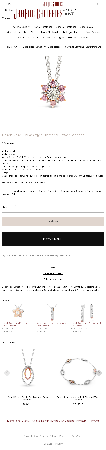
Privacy (59, 444)
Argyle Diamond (19, 191)
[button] (90, 59)
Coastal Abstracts (66, 26)
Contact (48, 444)
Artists (46, 37)
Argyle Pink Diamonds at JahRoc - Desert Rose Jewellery (32, 255)
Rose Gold (75, 191)
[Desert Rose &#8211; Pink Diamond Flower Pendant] (18, 313)
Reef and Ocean (90, 32)
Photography (69, 32)
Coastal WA (86, 26)
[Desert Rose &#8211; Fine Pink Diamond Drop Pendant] (52, 313)
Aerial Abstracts (43, 26)
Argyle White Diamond (58, 191)
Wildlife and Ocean (28, 37)
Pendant (15, 205)
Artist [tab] (53, 268)
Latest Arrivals (65, 255)
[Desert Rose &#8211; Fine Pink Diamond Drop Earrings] (87, 313)
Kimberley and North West (21, 32)
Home (8, 47)
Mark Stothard (49, 32)
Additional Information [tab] (53, 273)
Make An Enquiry (53, 238)
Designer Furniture (65, 37)
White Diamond (88, 191)
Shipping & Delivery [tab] (53, 279)
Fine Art (84, 37)
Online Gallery (21, 26)
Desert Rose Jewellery (34, 47)
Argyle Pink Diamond (37, 191)
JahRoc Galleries (50, 436)
